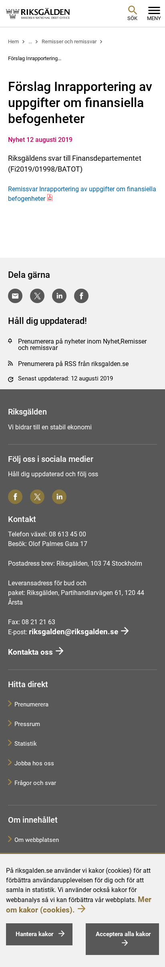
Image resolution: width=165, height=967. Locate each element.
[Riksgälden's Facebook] (15, 497)
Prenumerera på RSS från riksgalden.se (73, 364)
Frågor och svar (35, 783)
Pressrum (27, 724)
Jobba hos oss (34, 763)
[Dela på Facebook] (81, 296)
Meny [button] (154, 18)
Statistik (25, 743)
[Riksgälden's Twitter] (37, 497)
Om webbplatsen (36, 840)
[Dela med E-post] (15, 296)
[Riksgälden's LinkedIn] (59, 497)
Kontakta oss (30, 652)
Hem (13, 41)
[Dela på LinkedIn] (59, 296)
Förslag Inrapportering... (34, 58)
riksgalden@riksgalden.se (73, 631)
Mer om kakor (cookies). (78, 904)
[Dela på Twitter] (37, 296)
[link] (38, 13)
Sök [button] (132, 18)
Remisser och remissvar (69, 41)
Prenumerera (31, 704)
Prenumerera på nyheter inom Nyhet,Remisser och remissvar (82, 345)
